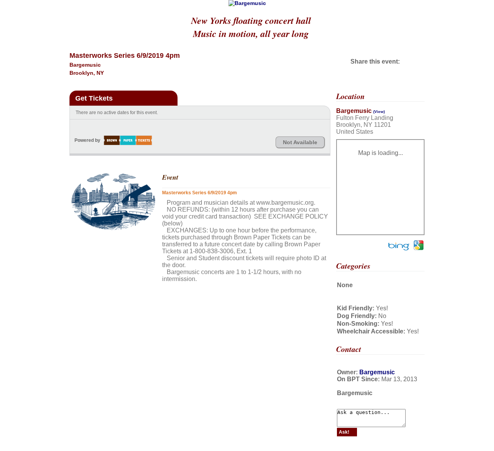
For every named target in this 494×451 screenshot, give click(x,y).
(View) (379, 111)
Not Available (300, 142)
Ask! (344, 432)
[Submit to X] (402, 61)
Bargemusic (377, 372)
